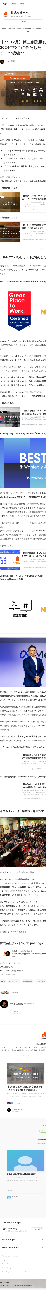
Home (3, 29)
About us (11, 29)
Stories (28, 29)
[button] (24, 1223)
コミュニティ (14, 981)
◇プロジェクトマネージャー (11, 963)
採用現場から (28, 981)
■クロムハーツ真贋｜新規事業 (11, 970)
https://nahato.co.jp (17, 16)
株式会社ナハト (21, 13)
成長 (3, 981)
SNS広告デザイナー (7, 967)
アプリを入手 (37, 1229)
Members (20, 29)
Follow (23, 22)
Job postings (38, 29)
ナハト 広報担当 (11, 61)
